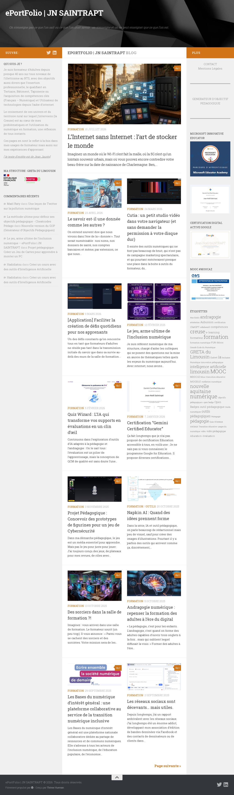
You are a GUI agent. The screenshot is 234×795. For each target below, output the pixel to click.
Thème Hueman (55, 787)
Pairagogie (215, 416)
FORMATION (76, 129)
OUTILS (151, 506)
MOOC (218, 371)
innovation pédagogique (212, 362)
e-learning (212, 332)
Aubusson (207, 322)
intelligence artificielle (208, 366)
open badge (208, 402)
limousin (200, 371)
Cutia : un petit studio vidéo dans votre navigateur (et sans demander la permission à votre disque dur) (153, 227)
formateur (196, 338)
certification (220, 322)
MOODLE (195, 381)
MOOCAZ (195, 376)
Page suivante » (167, 766)
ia (219, 356)
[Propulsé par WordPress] (32, 787)
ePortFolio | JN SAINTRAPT (54, 13)
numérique (203, 396)
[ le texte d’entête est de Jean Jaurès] (27, 156)
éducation (196, 436)
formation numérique (200, 342)
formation (216, 336)
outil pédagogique (212, 407)
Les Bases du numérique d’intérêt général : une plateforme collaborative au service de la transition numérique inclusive (94, 708)
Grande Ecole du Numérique (202, 347)
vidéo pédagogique (216, 431)
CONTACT (210, 64)
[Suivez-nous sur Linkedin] (54, 52)
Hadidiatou (14, 264)
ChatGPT (194, 327)
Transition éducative (208, 426)
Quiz (212, 422)
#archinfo (194, 317)
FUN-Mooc (217, 342)
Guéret (213, 357)
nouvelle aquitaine (200, 388)
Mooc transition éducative (213, 377)
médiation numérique (211, 381)
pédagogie (199, 421)
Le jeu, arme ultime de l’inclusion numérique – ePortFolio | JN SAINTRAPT (28, 242)
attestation (195, 322)
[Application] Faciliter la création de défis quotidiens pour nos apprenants (94, 326)
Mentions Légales (210, 68)
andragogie (210, 316)
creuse (197, 331)
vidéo (203, 431)
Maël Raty (13, 203)
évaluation (209, 436)
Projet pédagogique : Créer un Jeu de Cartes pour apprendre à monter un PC (30, 252)
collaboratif (205, 327)
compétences (219, 327)
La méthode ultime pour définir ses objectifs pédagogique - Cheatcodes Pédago (29, 221)
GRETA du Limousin (200, 354)
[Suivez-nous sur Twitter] (48, 52)
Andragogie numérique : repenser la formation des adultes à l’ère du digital (152, 613)
